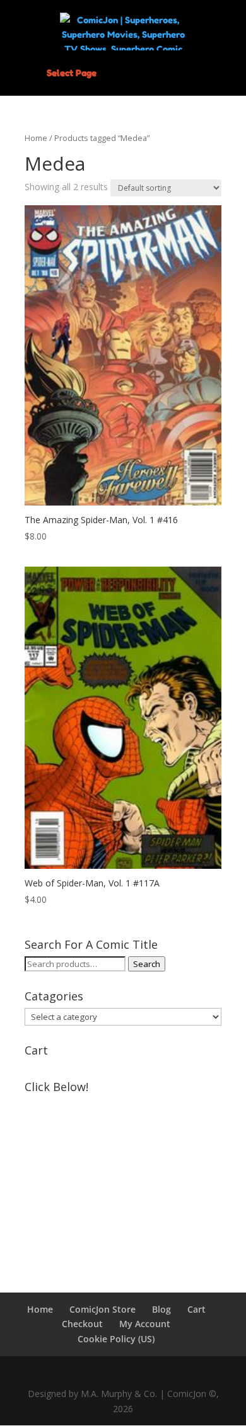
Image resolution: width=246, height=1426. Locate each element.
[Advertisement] (123, 1177)
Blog (161, 1309)
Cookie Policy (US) (116, 1339)
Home (36, 138)
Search (146, 964)
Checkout (82, 1324)
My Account (144, 1324)
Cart (196, 1309)
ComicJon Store (102, 1309)
